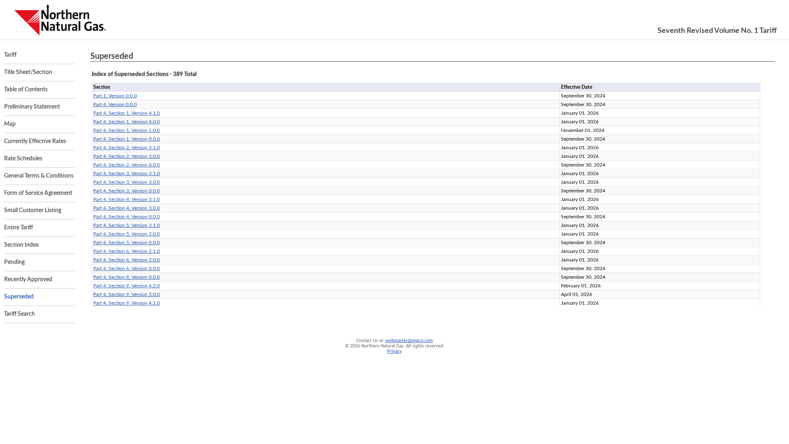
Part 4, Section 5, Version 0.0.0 (126, 242)
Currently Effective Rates (35, 141)
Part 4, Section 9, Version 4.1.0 (126, 303)
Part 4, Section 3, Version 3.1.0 (126, 173)
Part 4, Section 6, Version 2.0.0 (126, 259)
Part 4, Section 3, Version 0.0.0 (126, 190)
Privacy (394, 351)
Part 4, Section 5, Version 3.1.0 (126, 225)
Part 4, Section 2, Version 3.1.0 (126, 147)
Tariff (10, 55)
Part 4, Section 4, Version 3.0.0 (126, 208)
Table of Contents (26, 89)
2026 (355, 346)
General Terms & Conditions (39, 176)
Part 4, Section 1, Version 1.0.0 (126, 130)
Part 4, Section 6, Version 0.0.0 (126, 268)
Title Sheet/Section (28, 72)
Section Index (21, 245)
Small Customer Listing (32, 210)
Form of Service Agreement (38, 193)
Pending (14, 262)
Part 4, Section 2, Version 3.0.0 (126, 156)
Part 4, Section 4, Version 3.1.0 (126, 199)
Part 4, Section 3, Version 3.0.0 (126, 182)
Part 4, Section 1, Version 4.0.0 (126, 121)
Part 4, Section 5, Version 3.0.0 (126, 233)
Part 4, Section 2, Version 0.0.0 (126, 164)
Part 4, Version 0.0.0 (115, 104)
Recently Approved (28, 279)
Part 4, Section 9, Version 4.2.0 (126, 285)
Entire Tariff (18, 228)
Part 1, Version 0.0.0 (115, 95)
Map (10, 124)
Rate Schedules (23, 159)
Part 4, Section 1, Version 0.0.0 (126, 138)
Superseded (19, 297)
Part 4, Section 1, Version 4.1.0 (126, 113)
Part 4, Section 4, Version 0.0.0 (126, 216)
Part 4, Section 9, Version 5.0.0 (126, 294)
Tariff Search (19, 314)
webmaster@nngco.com (409, 340)
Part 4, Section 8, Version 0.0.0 (126, 277)
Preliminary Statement (32, 107)
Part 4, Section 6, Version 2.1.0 (126, 251)
